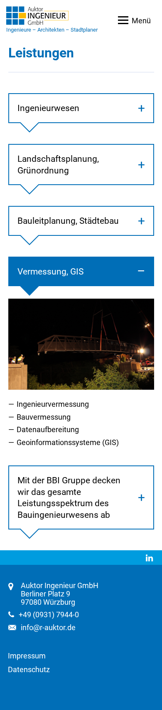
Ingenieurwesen (48, 108)
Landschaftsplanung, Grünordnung (58, 164)
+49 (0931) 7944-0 (49, 615)
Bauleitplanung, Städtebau (68, 220)
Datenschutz (29, 669)
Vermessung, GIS (50, 271)
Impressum (27, 656)
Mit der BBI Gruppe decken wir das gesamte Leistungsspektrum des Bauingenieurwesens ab (68, 497)
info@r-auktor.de (48, 627)
